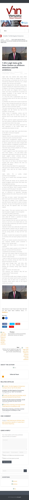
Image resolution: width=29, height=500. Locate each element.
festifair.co (5, 312)
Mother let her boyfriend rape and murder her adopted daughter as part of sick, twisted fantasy (12, 350)
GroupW (19, 497)
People (7, 73)
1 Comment (12, 73)
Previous (12, 332)
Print (22, 73)
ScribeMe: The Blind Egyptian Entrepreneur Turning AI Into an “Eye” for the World (13, 391)
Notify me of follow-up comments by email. (13, 455)
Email (26, 73)
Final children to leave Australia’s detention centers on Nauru (17, 334)
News (4, 73)
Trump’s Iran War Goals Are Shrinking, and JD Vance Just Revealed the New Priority (13, 400)
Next (18, 347)
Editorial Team (10, 72)
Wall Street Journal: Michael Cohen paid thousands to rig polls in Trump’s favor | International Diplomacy (13, 422)
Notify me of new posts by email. (11, 458)
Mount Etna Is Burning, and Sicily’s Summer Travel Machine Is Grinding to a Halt (13, 409)
